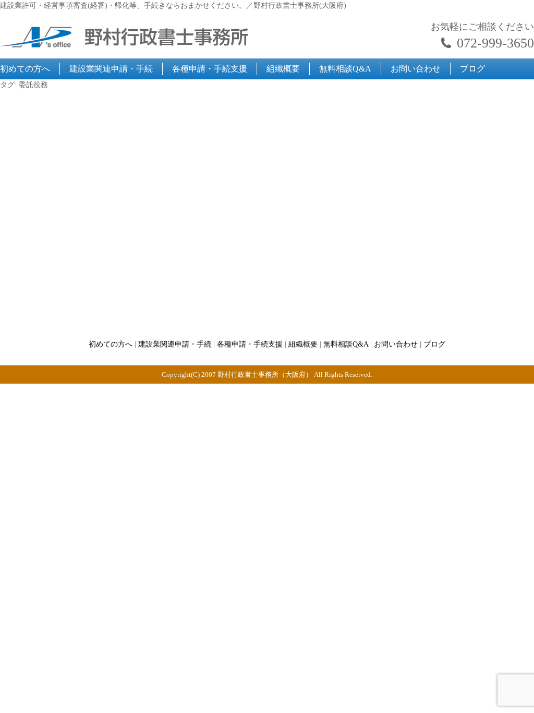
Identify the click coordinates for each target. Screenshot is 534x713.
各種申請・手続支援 (209, 68)
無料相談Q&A (345, 68)
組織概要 (283, 68)
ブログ (472, 68)
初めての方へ (25, 68)
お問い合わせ (416, 68)
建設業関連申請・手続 (111, 68)
